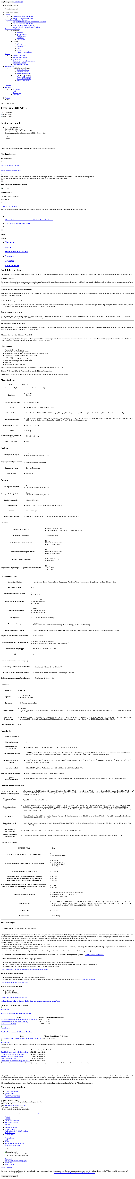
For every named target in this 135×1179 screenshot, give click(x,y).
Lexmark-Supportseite (38, 1113)
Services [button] (7, 54)
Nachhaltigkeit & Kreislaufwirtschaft (16, 1131)
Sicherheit (20, 47)
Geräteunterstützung (23, 70)
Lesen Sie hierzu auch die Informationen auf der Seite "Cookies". (74, 1173)
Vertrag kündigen (10, 1164)
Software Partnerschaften (24, 52)
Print (18, 48)
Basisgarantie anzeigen (24, 73)
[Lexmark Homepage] (17, 2)
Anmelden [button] (8, 87)
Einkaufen (8, 86)
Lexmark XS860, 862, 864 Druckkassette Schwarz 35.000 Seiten (21, 1038)
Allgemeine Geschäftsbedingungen (16, 1161)
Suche (7, 9)
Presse (7, 1141)
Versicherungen (21, 36)
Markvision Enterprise (23, 80)
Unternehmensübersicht (12, 1120)
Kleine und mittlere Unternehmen (23, 16)
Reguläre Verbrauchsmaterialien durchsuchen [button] (16, 1032)
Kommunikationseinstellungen (14, 1143)
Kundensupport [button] (9, 66)
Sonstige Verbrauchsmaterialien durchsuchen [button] (16, 1013)
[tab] (69, 242)
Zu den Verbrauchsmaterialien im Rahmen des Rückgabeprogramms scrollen (25, 969)
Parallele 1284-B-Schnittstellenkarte (12, 1056)
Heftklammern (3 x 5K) (8, 1024)
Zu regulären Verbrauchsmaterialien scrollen (14, 982)
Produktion (20, 38)
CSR (6, 1140)
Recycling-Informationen (12, 1095)
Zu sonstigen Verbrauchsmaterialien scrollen (14, 997)
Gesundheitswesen (22, 34)
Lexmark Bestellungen (12, 1091)
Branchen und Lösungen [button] (12, 29)
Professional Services (19, 63)
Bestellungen (17, 93)
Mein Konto (16, 89)
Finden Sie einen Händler (9, 206)
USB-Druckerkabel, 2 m (8, 1058)
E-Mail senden (9, 1093)
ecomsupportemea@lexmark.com (15, 1105)
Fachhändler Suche (11, 1127)
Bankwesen (20, 32)
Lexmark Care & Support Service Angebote (26, 27)
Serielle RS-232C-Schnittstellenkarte (12, 1054)
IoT (18, 43)
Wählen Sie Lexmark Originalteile (23, 25)
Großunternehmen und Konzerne (23, 18)
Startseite (7, 98)
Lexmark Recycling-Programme (23, 23)
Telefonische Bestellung (12, 1097)
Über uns (7, 1119)
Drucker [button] (7, 14)
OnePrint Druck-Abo (19, 55)
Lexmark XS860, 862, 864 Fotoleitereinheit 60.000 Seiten (19, 1019)
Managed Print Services (20, 57)
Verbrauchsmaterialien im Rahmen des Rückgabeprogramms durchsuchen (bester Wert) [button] (30, 1001)
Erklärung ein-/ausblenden (94, 955)
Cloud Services (21, 45)
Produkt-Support (10, 1133)
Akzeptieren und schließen (9, 1176)
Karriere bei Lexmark (11, 1122)
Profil (14, 91)
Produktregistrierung (23, 71)
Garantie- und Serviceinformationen (24, 61)
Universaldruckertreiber (24, 79)
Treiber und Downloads (24, 77)
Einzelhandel (21, 39)
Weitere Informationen (88, 979)
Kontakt (7, 1124)
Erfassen (19, 50)
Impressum (8, 1162)
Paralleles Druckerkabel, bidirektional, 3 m (14, 1052)
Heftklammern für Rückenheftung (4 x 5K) (14, 1022)
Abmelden (16, 94)
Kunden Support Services (21, 64)
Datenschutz (8, 1159)
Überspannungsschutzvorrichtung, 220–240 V (15, 1061)
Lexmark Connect (10, 1129)
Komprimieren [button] (5, 1009)
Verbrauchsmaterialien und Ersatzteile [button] (16, 20)
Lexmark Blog (9, 1134)
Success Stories (9, 1138)
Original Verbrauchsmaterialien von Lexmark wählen (29, 22)
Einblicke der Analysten (12, 1145)
